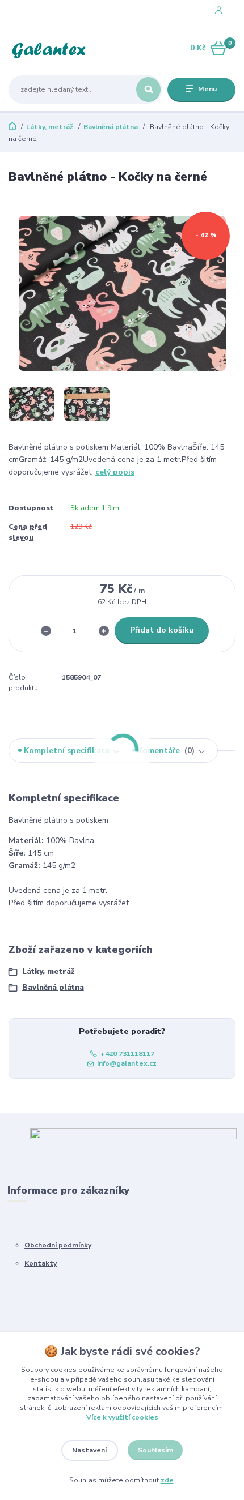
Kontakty (40, 1263)
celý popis (114, 472)
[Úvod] (49, 48)
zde (167, 1480)
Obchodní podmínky (57, 1245)
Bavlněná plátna (110, 126)
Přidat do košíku (161, 630)
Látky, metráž (49, 126)
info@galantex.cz (127, 1063)
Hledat (148, 89)
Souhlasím (155, 1450)
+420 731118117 (50, 10)
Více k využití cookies (122, 1417)
